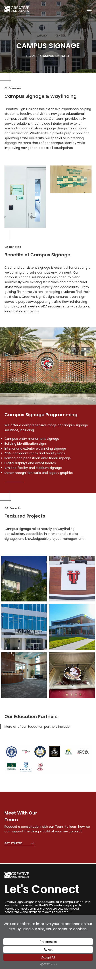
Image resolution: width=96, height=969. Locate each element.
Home (31, 56)
